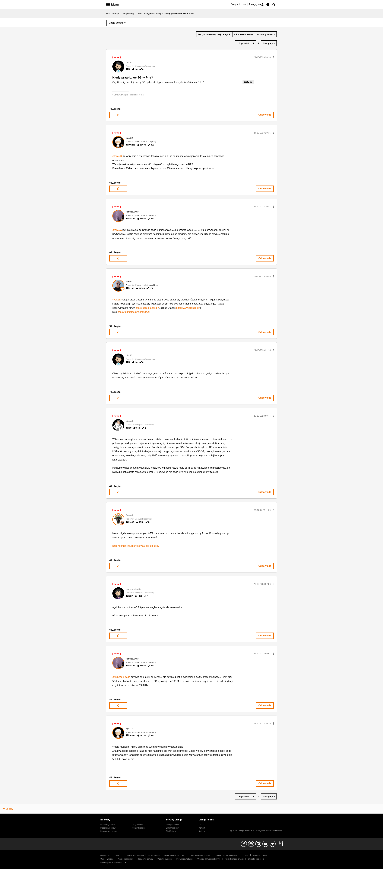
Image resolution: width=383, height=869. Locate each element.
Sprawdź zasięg (138, 828)
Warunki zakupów (165, 859)
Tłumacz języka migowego (226, 855)
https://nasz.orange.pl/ (147, 308)
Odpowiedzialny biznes (134, 855)
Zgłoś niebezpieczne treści (200, 855)
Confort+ (245, 855)
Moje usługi (128, 13)
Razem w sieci (154, 855)
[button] (273, 57)
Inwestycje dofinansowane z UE (113, 863)
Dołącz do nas (238, 4)
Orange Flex (105, 855)
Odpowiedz (264, 114)
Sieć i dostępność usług (149, 13)
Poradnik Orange (260, 855)
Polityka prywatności (184, 859)
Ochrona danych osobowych (209, 859)
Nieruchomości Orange (234, 859)
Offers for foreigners (256, 859)
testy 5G (248, 82)
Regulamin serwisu (145, 859)
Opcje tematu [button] (116, 22)
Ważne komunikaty (125, 859)
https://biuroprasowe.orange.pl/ (134, 312)
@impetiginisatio (121, 677)
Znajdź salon (137, 825)
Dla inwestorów (172, 828)
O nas (201, 825)
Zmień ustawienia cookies (174, 855)
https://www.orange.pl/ (188, 308)
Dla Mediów (171, 831)
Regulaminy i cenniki (108, 831)
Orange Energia (106, 859)
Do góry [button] (9, 809)
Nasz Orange (112, 13)
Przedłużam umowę (108, 828)
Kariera (202, 831)
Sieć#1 (117, 855)
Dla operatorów (172, 825)
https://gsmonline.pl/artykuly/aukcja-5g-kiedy (135, 546)
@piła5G (117, 156)
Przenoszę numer (107, 825)
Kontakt (202, 828)
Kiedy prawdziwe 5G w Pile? (132, 77)
